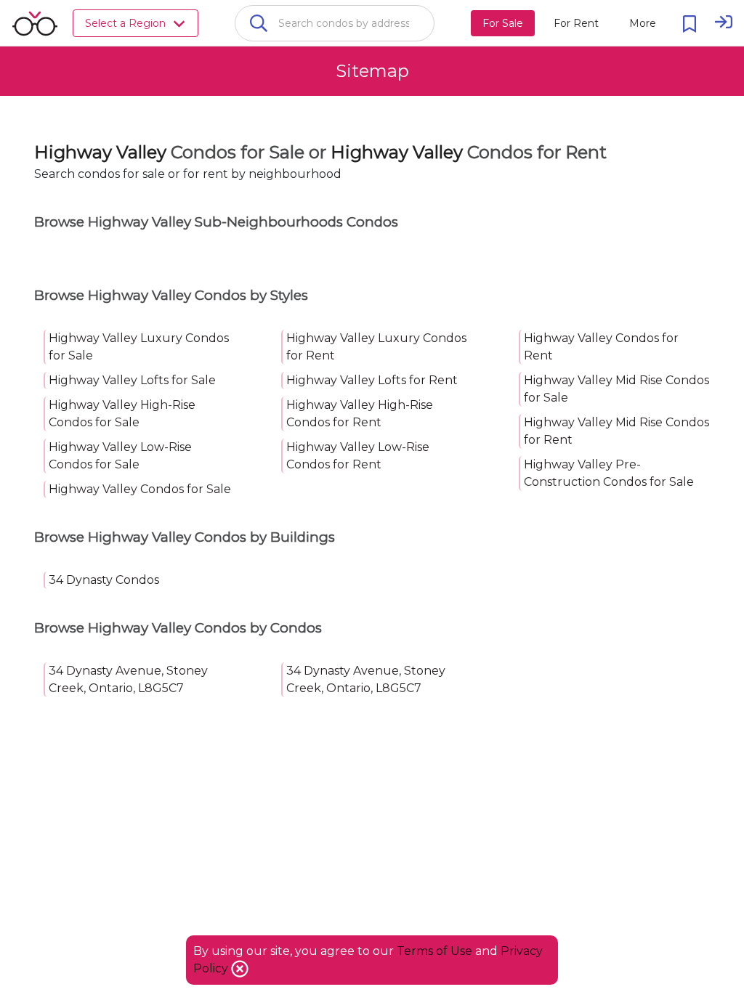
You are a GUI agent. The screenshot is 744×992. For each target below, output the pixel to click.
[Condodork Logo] (35, 23)
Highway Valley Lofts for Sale (132, 380)
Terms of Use (434, 951)
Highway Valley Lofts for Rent (372, 380)
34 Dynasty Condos (104, 580)
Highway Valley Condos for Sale (140, 489)
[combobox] (334, 23)
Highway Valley (100, 152)
